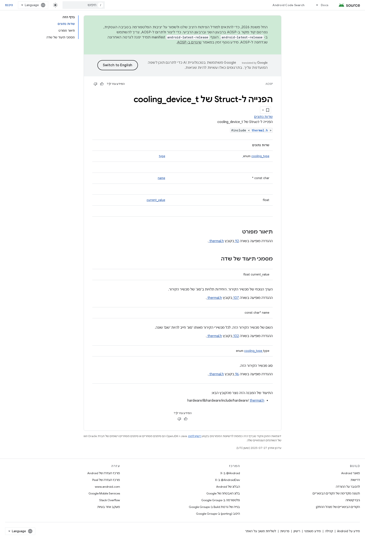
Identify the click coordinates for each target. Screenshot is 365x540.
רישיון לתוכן (194, 436)
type (162, 156)
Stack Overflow (109, 500)
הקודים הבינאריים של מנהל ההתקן (338, 507)
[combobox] (84, 5)
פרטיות (284, 531)
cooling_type (255, 156)
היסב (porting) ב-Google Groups (218, 514)
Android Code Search (288, 5)
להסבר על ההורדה (348, 487)
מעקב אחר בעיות (108, 507)
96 (236, 374)
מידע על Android (348, 531)
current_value (156, 200)
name (161, 178)
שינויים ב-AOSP (189, 42)
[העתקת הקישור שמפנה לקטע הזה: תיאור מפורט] (236, 232)
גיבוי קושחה (353, 500)
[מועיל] (102, 84)
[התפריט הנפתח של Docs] (315, 5)
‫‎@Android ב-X (230, 473)
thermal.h (261, 130)
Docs (324, 5)
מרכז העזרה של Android (103, 473)
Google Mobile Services (104, 493)
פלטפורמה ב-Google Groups (220, 500)
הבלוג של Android (228, 487)
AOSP (269, 84)
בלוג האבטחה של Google (223, 493)
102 (235, 336)
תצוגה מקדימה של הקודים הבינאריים (336, 493)
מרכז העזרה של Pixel (106, 480)
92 (236, 241)
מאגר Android (350, 473)
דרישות (355, 480)
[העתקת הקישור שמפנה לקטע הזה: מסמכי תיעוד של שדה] (215, 259)
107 (235, 298)
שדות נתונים (263, 117)
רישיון (297, 531)
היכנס (9, 5)
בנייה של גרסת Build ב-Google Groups (214, 507)
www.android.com (107, 487)
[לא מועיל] (95, 84)
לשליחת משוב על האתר (260, 531)
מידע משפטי (312, 531)
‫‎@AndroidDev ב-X (227, 480)
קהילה (329, 531)
